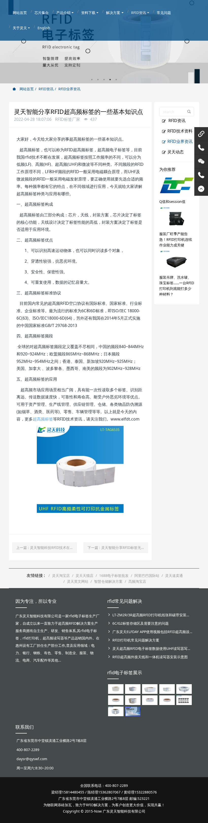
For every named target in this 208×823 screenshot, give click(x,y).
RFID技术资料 (180, 131)
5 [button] (116, 79)
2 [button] (97, 79)
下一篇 (118, 547)
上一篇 (46, 547)
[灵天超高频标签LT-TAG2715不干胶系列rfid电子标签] (116, 699)
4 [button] (110, 79)
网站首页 (26, 88)
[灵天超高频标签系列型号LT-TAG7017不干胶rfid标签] (184, 699)
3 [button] (104, 79)
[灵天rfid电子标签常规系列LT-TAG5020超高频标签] (184, 688)
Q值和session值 (172, 201)
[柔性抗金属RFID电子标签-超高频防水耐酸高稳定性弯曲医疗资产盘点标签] (133, 711)
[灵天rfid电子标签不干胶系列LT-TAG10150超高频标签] (133, 699)
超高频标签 (43, 419)
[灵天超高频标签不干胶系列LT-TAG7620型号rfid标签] (116, 688)
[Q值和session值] (176, 184)
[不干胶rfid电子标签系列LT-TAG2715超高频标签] (167, 699)
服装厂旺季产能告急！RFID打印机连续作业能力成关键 (175, 239)
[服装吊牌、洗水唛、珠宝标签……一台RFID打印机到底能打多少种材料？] (176, 260)
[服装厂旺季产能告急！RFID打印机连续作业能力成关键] (176, 217)
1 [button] (91, 79)
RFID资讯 (46, 88)
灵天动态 (175, 152)
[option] (104, 41)
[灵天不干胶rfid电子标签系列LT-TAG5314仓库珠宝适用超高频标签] (167, 688)
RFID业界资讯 (69, 88)
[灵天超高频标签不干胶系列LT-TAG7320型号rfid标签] (133, 688)
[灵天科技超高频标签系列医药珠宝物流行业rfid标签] (150, 688)
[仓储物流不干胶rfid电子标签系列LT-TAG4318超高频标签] (150, 699)
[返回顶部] (201, 189)
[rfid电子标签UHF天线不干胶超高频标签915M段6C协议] (116, 711)
